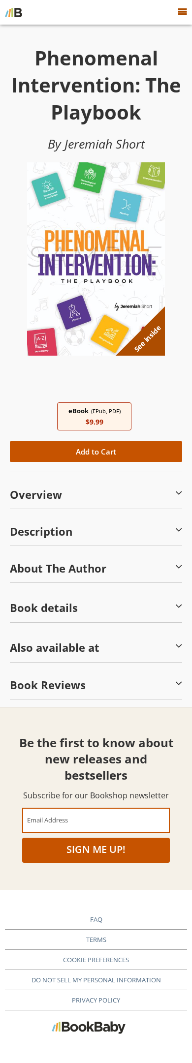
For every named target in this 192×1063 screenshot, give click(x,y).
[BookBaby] (13, 12)
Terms (96, 939)
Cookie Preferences (96, 959)
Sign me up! (96, 849)
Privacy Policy (96, 1000)
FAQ (96, 919)
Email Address (47, 820)
